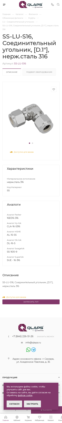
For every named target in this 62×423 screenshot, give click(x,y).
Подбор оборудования (39, 72)
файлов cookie (25, 395)
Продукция (9, 377)
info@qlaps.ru (33, 342)
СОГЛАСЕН (14, 404)
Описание (11, 72)
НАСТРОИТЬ (32, 404)
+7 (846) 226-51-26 (22, 336)
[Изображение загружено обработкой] (30, 118)
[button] (29, 143)
